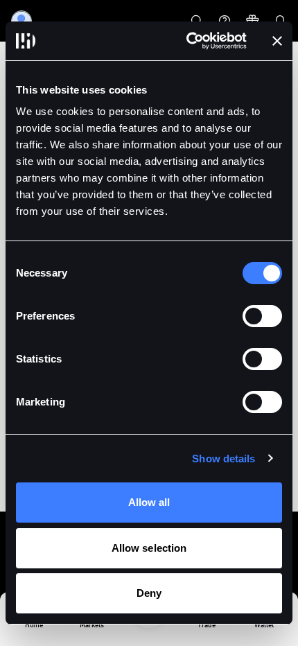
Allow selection (149, 548)
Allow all (149, 502)
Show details (223, 458)
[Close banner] (277, 41)
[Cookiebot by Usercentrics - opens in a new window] (187, 41)
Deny (149, 593)
